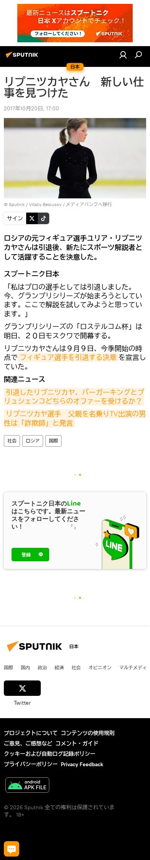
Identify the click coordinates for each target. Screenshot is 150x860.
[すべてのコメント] (11, 849)
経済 (59, 667)
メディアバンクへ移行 (89, 204)
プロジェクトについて (31, 733)
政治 (42, 667)
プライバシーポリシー (31, 764)
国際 (53, 441)
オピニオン (100, 667)
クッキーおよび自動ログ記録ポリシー (49, 753)
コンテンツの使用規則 (88, 733)
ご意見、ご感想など (28, 743)
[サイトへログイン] (123, 54)
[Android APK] (27, 786)
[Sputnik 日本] (23, 57)
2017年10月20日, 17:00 (31, 108)
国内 (25, 667)
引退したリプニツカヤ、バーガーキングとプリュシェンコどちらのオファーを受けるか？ (74, 397)
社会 (12, 441)
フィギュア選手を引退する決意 (68, 357)
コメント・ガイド (76, 743)
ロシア (33, 441)
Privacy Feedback (82, 764)
